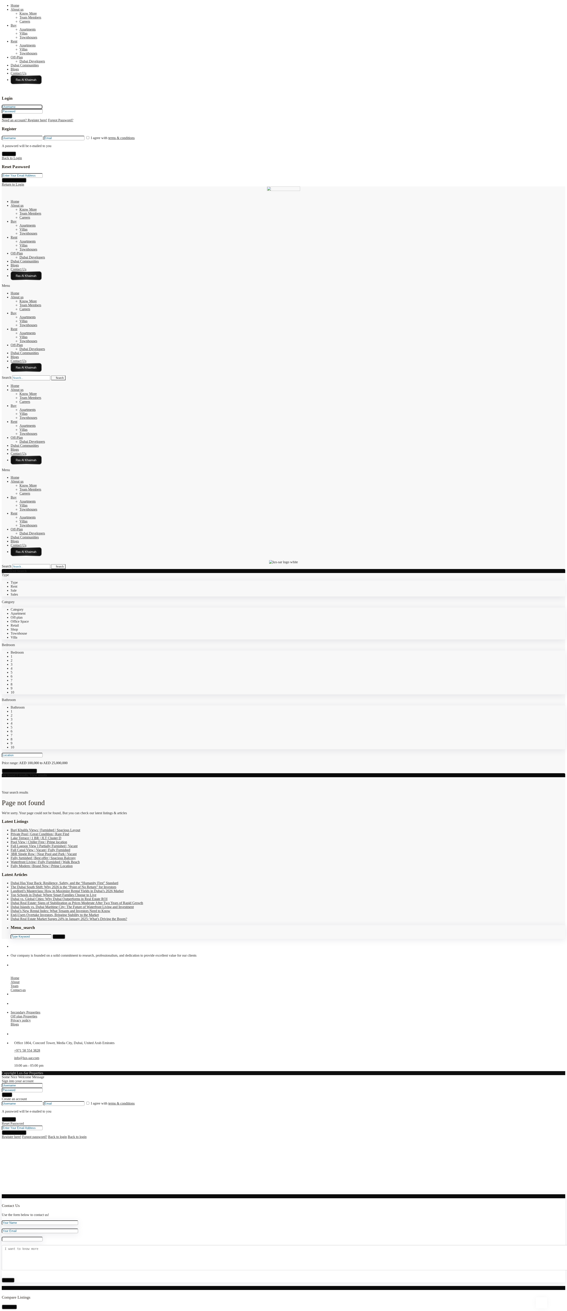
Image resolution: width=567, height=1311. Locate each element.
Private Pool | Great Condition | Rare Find (40, 834)
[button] (283, 286)
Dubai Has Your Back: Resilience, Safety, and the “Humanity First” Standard (64, 883)
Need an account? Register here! (24, 120)
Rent (14, 41)
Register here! (11, 1137)
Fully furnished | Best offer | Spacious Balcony (43, 858)
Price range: (10, 763)
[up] (3, 1192)
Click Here (26, 80)
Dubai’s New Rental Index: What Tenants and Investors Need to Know (60, 911)
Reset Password (14, 180)
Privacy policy (21, 1020)
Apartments (27, 29)
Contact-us (18, 990)
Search (6, 377)
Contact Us (18, 73)
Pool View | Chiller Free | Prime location (39, 842)
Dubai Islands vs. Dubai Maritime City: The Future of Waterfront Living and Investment (72, 907)
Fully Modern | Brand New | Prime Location (42, 866)
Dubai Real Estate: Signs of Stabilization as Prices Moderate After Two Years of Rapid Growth (77, 903)
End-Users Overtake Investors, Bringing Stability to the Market (55, 915)
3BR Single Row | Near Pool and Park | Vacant (44, 854)
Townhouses (28, 37)
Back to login (57, 1137)
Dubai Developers (32, 61)
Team (14, 986)
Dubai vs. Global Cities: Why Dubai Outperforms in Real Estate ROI (59, 899)
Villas (23, 33)
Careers (24, 21)
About (15, 982)
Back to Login (12, 158)
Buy (14, 25)
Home (15, 5)
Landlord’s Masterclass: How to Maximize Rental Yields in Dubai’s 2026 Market (67, 891)
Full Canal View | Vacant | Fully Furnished (40, 850)
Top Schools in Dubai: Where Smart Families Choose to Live (53, 895)
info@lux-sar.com (26, 1058)
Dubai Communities (25, 65)
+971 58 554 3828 (27, 1050)
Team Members (30, 17)
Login (7, 116)
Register (9, 153)
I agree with (113, 138)
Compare (9, 1307)
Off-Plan (17, 57)
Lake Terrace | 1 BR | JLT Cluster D (36, 838)
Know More (28, 13)
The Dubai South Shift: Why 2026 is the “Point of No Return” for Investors (63, 887)
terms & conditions (121, 138)
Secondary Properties (25, 1012)
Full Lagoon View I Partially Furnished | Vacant (44, 846)
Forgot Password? (60, 120)
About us (17, 9)
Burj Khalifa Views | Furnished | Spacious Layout (45, 830)
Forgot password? (34, 1137)
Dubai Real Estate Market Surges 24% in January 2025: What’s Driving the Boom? (69, 919)
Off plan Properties (24, 1016)
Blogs (15, 69)
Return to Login (13, 184)
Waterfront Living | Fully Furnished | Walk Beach (45, 862)
